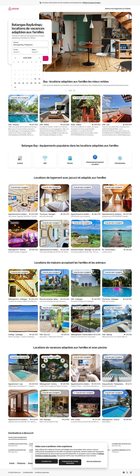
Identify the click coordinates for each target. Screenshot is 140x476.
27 (27, 83)
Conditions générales (42, 472)
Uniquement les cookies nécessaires (70, 462)
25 (19, 83)
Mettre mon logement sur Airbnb (117, 9)
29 (35, 83)
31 (15, 87)
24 (15, 83)
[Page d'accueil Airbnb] (13, 8)
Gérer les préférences (93, 461)
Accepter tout (46, 461)
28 (31, 83)
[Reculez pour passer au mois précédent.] (15, 58)
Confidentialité (28, 472)
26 (23, 83)
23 (39, 79)
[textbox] (20, 52)
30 (39, 83)
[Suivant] (74, 90)
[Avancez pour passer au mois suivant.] (39, 58)
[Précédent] (66, 90)
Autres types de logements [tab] (17, 437)
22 (35, 79)
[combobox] (30, 45)
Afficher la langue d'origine (91, 3)
